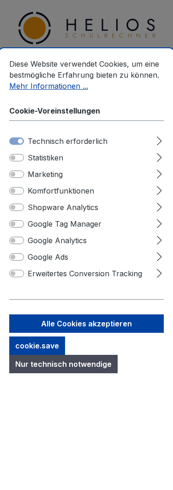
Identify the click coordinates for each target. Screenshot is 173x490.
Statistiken (45, 157)
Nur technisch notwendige (63, 364)
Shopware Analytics (63, 207)
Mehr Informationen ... (48, 86)
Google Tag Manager (64, 223)
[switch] (16, 157)
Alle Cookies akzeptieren (86, 323)
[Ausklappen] (159, 139)
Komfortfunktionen (61, 190)
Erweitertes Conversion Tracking (85, 273)
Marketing (45, 174)
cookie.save (37, 345)
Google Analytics (57, 240)
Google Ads (48, 257)
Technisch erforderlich (67, 141)
